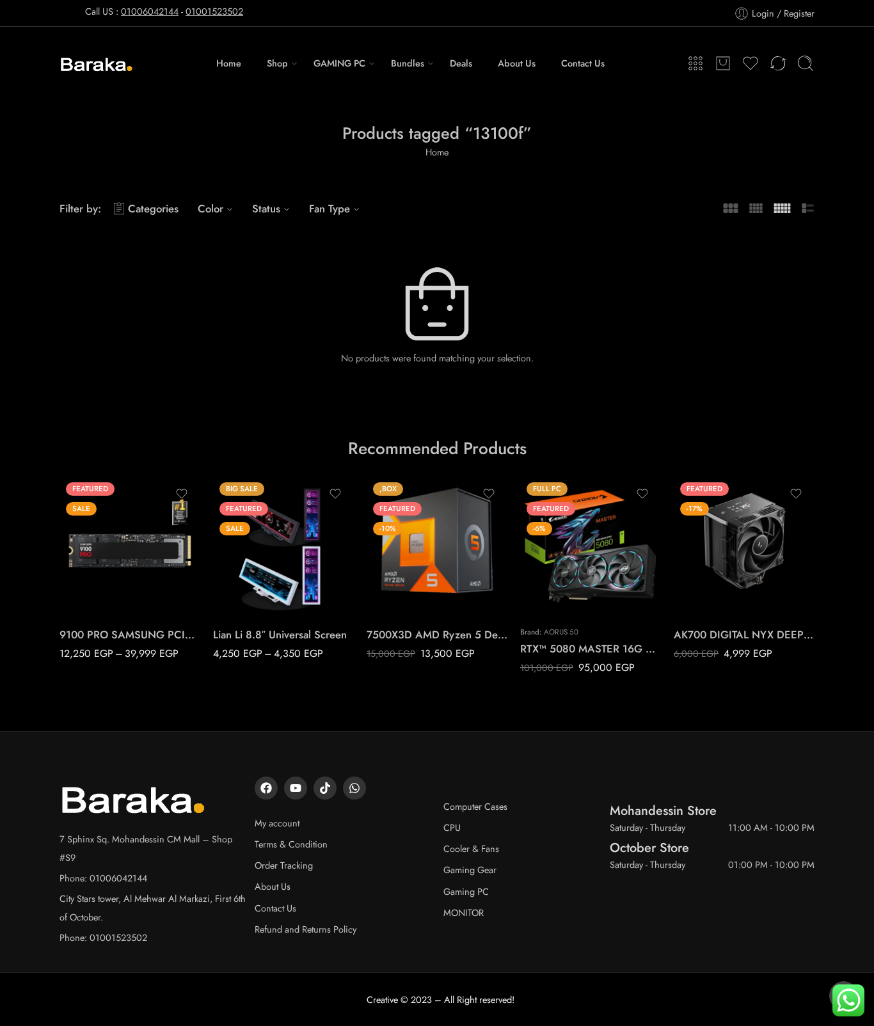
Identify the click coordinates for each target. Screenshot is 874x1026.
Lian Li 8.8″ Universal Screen (280, 634)
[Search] (805, 63)
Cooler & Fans (471, 848)
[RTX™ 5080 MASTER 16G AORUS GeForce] (590, 546)
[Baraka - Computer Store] (97, 63)
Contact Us (583, 63)
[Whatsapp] (354, 788)
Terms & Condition (291, 844)
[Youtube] (295, 788)
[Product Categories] (695, 63)
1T (94, 559)
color (223, 561)
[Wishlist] (181, 493)
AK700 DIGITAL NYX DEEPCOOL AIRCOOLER (744, 634)
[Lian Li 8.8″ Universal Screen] (283, 546)
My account (277, 823)
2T (94, 579)
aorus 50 (561, 632)
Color (210, 208)
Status (266, 208)
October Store (649, 847)
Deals (461, 63)
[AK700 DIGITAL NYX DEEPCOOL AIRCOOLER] (744, 546)
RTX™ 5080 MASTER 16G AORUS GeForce (590, 648)
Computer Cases (475, 806)
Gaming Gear (470, 869)
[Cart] (723, 63)
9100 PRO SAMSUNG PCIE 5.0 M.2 (130, 634)
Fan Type (329, 208)
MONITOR (463, 912)
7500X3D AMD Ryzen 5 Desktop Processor (437, 634)
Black (248, 579)
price (69, 542)
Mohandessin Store (663, 810)
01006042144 (150, 11)
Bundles (407, 63)
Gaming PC (466, 891)
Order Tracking (284, 865)
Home (228, 63)
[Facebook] (266, 788)
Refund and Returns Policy (305, 929)
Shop (277, 63)
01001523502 (214, 11)
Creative (382, 999)
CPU (452, 827)
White (248, 598)
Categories (153, 208)
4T (94, 598)
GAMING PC (339, 63)
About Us (517, 63)
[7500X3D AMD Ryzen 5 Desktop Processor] (437, 546)
